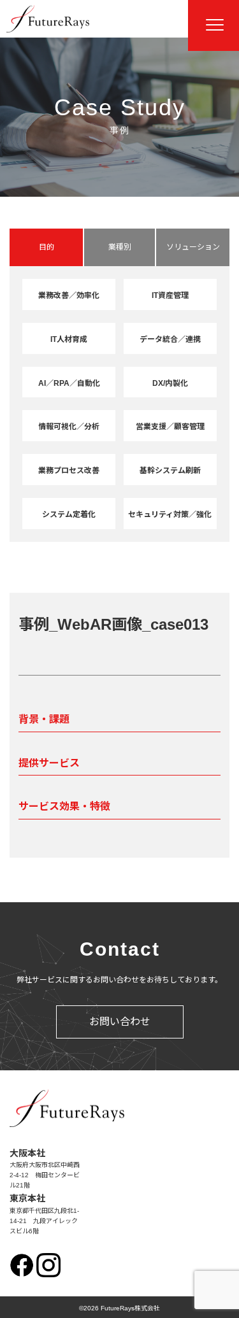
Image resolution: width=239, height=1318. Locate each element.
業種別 (119, 247)
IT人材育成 (68, 339)
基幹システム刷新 (170, 470)
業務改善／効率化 (68, 295)
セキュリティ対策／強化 (170, 514)
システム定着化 (69, 514)
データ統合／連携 (170, 339)
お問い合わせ (119, 1021)
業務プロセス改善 (68, 470)
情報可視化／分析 (68, 426)
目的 (46, 247)
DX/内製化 (170, 383)
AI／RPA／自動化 (69, 383)
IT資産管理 (170, 295)
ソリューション (193, 247)
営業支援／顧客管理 (170, 426)
